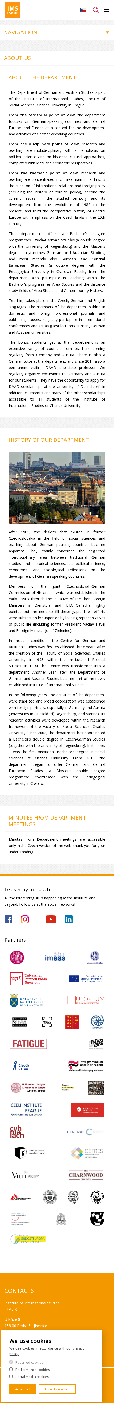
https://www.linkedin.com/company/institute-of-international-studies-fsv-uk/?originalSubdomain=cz (69, 919)
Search (96, 10)
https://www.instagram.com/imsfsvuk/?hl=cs (25, 919)
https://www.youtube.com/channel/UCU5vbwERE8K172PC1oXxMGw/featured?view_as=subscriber (51, 919)
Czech (83, 10)
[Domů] (12, 10)
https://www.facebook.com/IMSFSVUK (8, 919)
